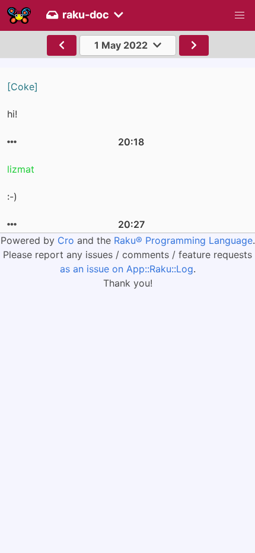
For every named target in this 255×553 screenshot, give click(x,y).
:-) (12, 197)
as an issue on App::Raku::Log (126, 269)
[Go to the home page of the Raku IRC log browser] (19, 15)
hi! (12, 114)
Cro (66, 240)
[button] (239, 15)
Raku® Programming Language (183, 240)
